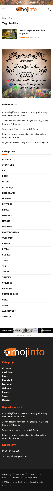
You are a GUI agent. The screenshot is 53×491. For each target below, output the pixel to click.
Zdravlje (6, 316)
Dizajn (5, 182)
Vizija (5, 300)
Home (4, 18)
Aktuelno (7, 159)
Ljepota (6, 221)
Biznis (5, 176)
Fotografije (8, 193)
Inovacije (7, 215)
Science (6, 255)
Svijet (5, 260)
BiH (3, 170)
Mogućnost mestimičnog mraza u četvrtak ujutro (25, 142)
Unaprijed (7, 288)
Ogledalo (7, 238)
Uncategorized (10, 294)
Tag (10, 18)
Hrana (5, 210)
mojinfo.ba (24, 37)
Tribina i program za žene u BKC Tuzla (20, 129)
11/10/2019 (35, 37)
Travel (5, 271)
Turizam (6, 277)
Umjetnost (8, 283)
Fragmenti (7, 198)
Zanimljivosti (9, 311)
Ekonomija (7, 187)
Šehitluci (17, 18)
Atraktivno (8, 165)
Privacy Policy (31, 478)
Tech (4, 266)
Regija (5, 249)
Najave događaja (10, 232)
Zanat (5, 305)
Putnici (6, 243)
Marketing (6, 474)
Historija (7, 204)
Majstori (7, 227)
